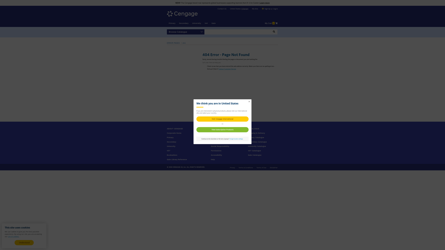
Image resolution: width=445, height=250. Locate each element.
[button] (249, 101)
